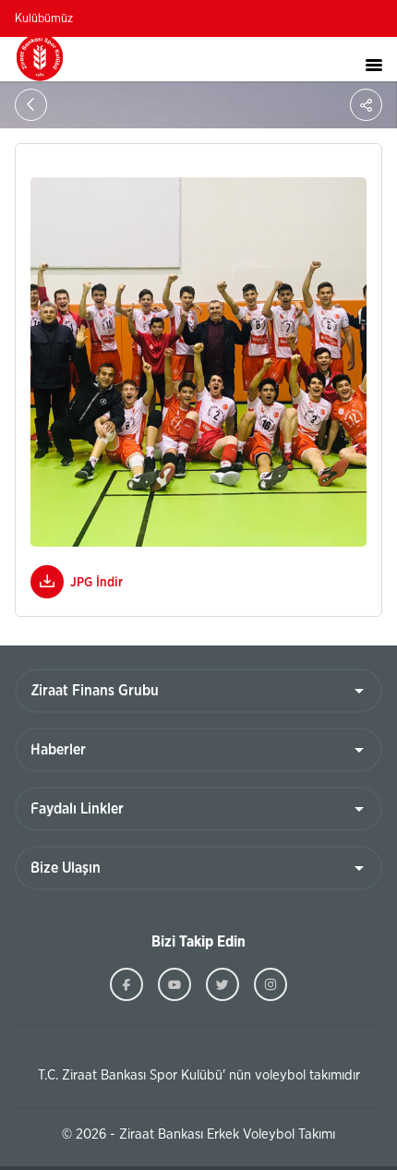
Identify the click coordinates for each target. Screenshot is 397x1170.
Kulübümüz (44, 19)
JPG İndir (96, 582)
